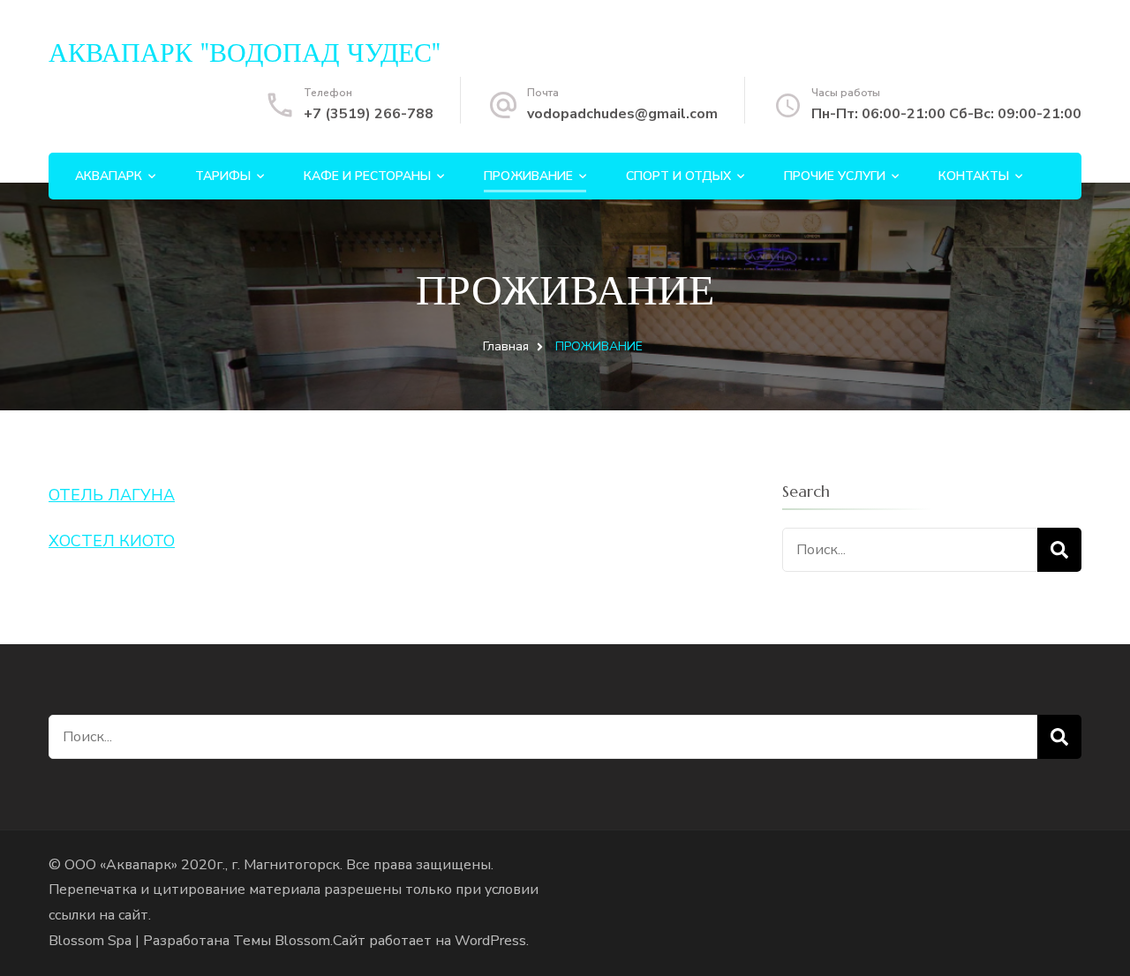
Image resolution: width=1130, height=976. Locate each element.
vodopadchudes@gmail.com (622, 114)
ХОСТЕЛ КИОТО (112, 541)
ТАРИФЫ (223, 176)
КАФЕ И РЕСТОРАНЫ (367, 176)
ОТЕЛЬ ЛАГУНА (112, 495)
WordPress (490, 940)
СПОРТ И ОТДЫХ (678, 176)
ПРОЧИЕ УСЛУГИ (834, 176)
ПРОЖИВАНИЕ (528, 176)
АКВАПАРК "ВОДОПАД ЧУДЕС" (245, 52)
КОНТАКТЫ (973, 176)
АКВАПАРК (108, 176)
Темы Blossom (281, 940)
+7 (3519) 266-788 (368, 114)
